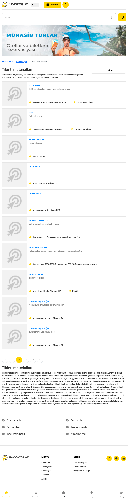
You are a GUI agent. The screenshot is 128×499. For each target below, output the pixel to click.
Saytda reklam (79, 466)
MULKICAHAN (36, 274)
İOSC (31, 112)
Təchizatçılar (21, 61)
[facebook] (109, 458)
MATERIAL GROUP (38, 247)
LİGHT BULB (35, 193)
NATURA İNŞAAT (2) (39, 328)
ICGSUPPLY (34, 85)
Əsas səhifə (7, 61)
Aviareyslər (46, 466)
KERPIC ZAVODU (37, 139)
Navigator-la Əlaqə (81, 471)
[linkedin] (123, 458)
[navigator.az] (15, 458)
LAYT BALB (34, 166)
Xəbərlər (45, 475)
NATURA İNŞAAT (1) (39, 301)
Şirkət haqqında (80, 462)
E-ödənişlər (46, 471)
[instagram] (116, 458)
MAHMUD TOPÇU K (38, 220)
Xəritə (44, 479)
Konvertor (45, 462)
